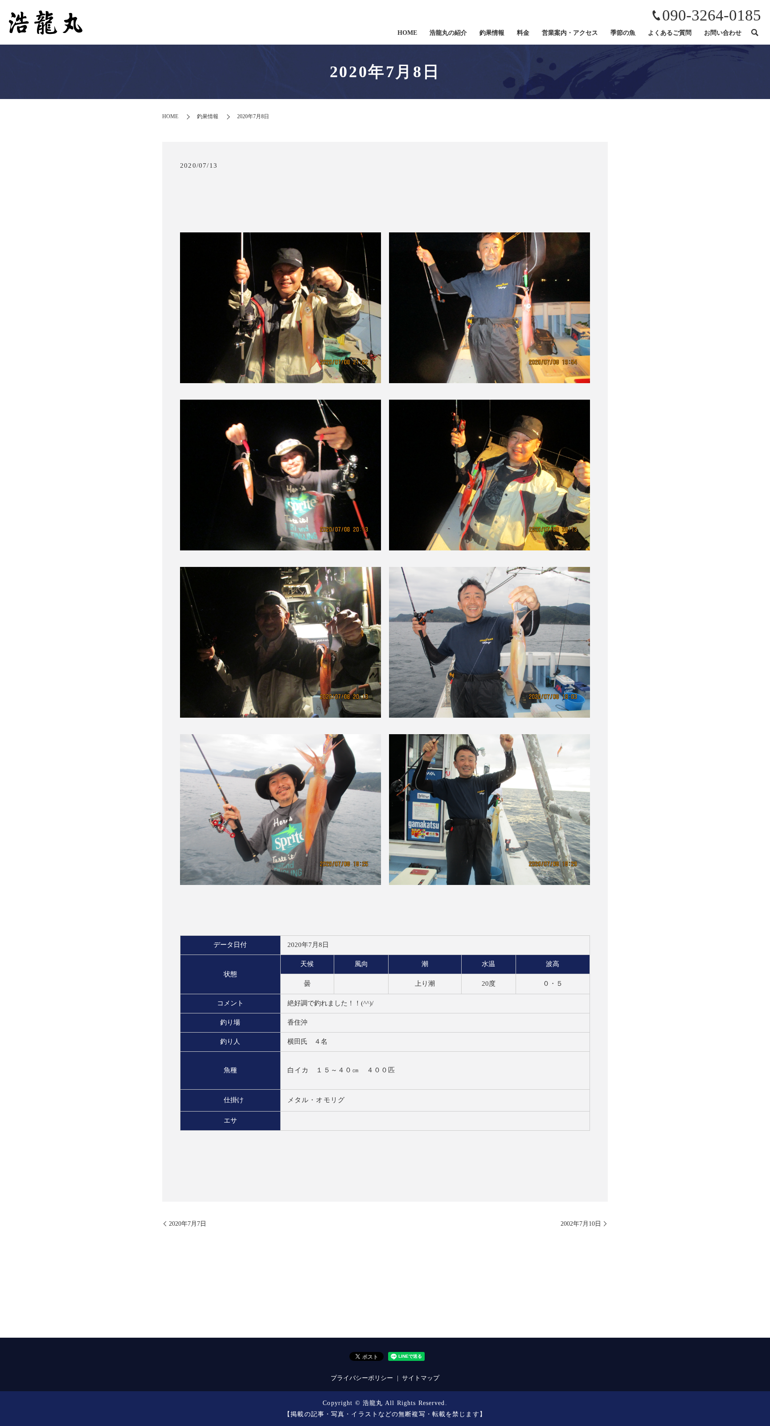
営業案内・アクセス (570, 32)
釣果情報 (491, 32)
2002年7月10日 (581, 1223)
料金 (523, 32)
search (754, 33)
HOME (407, 32)
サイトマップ (420, 1378)
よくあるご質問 (670, 32)
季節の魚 (622, 32)
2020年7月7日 (187, 1223)
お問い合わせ (722, 32)
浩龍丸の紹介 (448, 32)
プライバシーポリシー (362, 1378)
